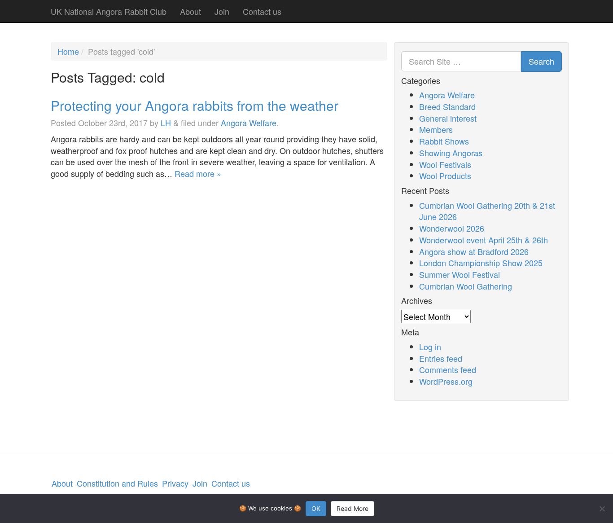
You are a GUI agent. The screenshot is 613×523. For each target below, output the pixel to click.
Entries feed (440, 358)
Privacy (175, 483)
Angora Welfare (248, 122)
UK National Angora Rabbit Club (108, 11)
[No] (601, 508)
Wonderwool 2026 (451, 228)
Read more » (198, 173)
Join (222, 11)
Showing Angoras (450, 152)
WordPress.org (446, 381)
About (190, 11)
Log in (430, 346)
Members (436, 129)
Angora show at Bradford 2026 (474, 251)
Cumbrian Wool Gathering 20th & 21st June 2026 (487, 211)
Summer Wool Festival (459, 274)
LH (166, 122)
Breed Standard (447, 106)
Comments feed (447, 369)
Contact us (262, 11)
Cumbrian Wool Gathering (465, 286)
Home (68, 51)
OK (315, 508)
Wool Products (445, 175)
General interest (448, 118)
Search (541, 61)
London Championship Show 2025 (481, 262)
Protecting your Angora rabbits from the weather (194, 105)
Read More (352, 508)
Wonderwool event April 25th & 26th (483, 240)
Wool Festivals (445, 164)
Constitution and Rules (117, 483)
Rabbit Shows (444, 141)
